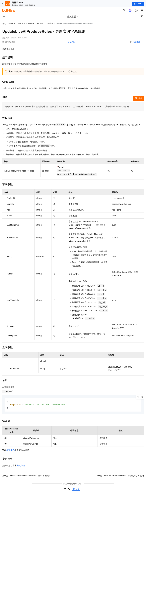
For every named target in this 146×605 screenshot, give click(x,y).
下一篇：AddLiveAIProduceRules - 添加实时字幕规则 (120, 475)
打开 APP (137, 3)
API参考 (31, 23)
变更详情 (21, 465)
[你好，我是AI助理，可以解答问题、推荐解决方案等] (130, 10)
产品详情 (71, 42)
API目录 (40, 23)
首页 (4, 23)
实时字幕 (49, 23)
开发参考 (21, 23)
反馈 (77, 489)
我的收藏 (136, 42)
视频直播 (12, 23)
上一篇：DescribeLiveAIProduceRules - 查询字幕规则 (26, 475)
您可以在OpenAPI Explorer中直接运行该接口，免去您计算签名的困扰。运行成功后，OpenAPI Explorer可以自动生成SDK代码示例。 (68, 106)
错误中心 (10, 450)
